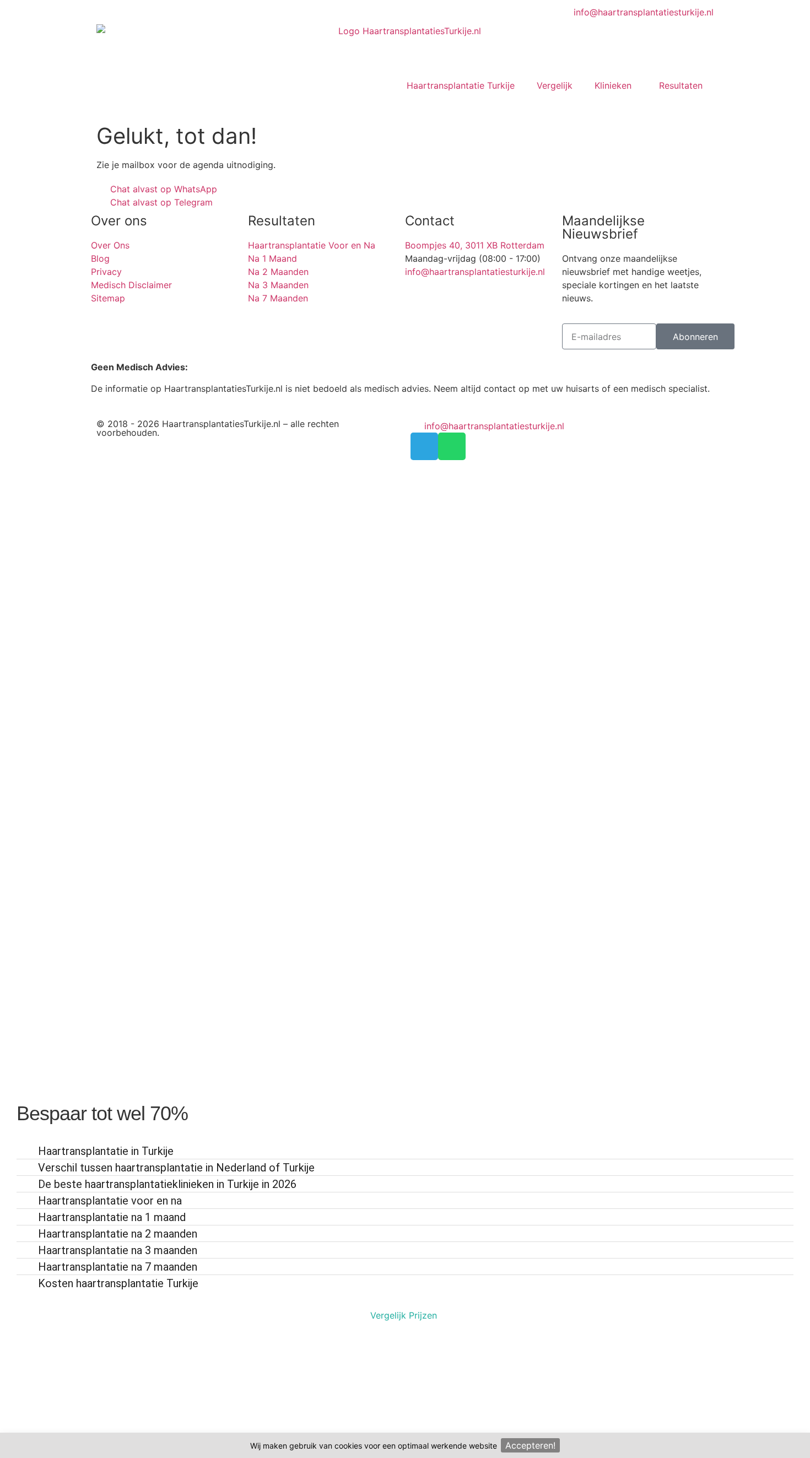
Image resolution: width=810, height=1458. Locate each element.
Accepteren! (530, 1445)
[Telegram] (424, 446)
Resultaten (681, 85)
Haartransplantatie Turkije (461, 85)
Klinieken (613, 85)
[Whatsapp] (452, 446)
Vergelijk (555, 85)
